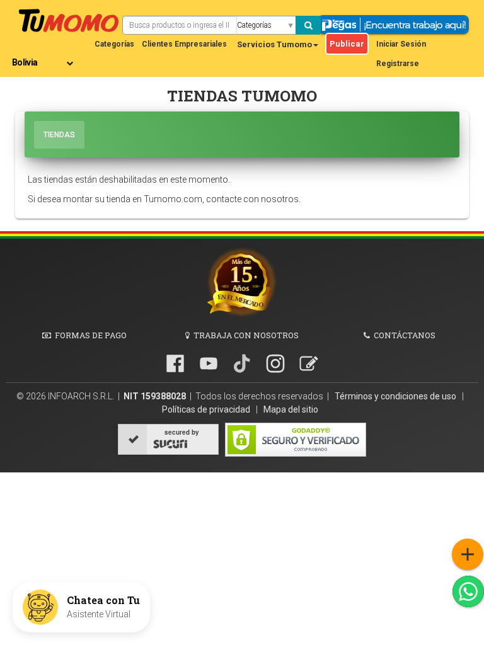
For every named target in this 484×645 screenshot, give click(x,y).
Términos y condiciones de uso (396, 396)
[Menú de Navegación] (467, 554)
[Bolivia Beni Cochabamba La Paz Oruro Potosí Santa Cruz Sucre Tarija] (45, 58)
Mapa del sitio (290, 409)
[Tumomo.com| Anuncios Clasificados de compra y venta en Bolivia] (68, 19)
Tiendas (59, 134)
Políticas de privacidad (207, 409)
